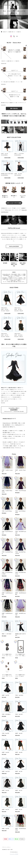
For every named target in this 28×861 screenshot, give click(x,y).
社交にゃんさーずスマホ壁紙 (14, 203)
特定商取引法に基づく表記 (7, 849)
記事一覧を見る (14, 108)
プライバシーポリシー (6, 847)
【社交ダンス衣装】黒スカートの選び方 (12, 31)
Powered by (12, 854)
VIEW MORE (7, 157)
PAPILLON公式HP (14, 246)
